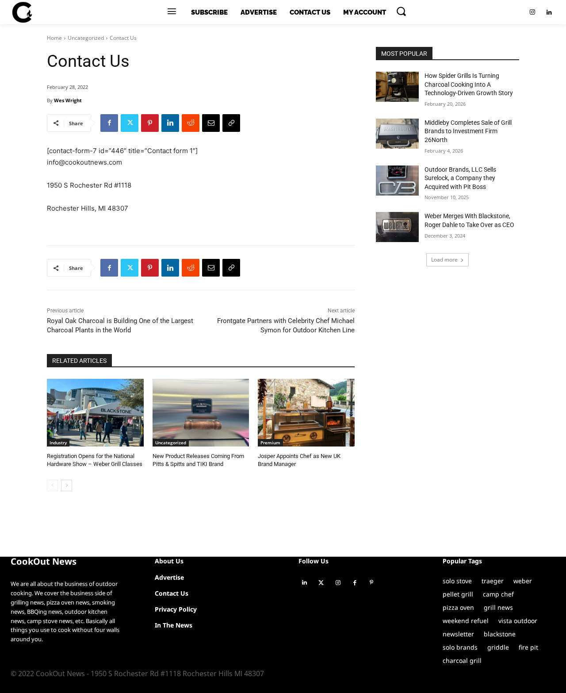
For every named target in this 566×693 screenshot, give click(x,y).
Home (54, 38)
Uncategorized (86, 38)
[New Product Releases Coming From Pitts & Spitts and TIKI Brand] (201, 413)
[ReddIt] (190, 123)
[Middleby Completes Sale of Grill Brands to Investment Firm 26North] (397, 134)
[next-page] (66, 485)
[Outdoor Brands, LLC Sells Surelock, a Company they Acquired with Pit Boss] (397, 181)
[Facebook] (109, 123)
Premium (270, 442)
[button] (401, 11)
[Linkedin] (549, 12)
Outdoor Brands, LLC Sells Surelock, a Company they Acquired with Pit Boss (460, 178)
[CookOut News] (22, 12)
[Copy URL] (231, 123)
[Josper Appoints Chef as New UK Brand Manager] (306, 413)
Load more (444, 259)
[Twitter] (129, 123)
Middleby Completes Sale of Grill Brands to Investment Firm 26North (468, 131)
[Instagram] (532, 12)
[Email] (211, 123)
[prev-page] (52, 485)
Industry (58, 442)
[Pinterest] (150, 123)
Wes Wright (68, 100)
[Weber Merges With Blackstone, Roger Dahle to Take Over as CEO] (397, 227)
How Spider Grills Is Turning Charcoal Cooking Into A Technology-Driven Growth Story (468, 84)
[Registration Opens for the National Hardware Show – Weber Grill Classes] (95, 413)
